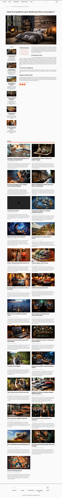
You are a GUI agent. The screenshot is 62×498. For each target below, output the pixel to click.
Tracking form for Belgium (14, 366)
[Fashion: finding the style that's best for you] (18, 254)
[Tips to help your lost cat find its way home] (18, 384)
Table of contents (24, 47)
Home (7, 6)
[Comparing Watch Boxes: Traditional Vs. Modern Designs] (43, 150)
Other (31, 1)
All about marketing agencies (14, 470)
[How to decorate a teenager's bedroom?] (11, 65)
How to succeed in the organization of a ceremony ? (11, 98)
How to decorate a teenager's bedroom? (11, 70)
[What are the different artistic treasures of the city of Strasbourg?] (43, 176)
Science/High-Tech (24, 1)
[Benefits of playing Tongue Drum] (43, 279)
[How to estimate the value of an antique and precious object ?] (43, 331)
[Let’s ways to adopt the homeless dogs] (11, 51)
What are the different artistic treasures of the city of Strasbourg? (42, 185)
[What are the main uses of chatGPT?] (18, 228)
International (16, 1)
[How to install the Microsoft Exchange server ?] (18, 436)
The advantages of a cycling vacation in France (12, 84)
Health (9, 1)
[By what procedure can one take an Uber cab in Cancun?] (11, 123)
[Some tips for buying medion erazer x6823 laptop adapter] (18, 331)
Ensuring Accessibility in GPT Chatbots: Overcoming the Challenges (17, 185)
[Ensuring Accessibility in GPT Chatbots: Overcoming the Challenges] (18, 176)
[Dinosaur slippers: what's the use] (43, 254)
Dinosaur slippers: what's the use (40, 263)
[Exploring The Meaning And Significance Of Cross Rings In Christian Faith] (18, 150)
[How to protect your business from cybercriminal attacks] (43, 305)
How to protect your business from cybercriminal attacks (40, 314)
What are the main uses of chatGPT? (16, 236)
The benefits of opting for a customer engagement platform (41, 211)
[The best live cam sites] (18, 202)
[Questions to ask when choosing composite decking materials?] (43, 384)
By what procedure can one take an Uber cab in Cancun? (11, 128)
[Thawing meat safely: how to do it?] (11, 109)
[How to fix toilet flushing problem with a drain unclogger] (43, 436)
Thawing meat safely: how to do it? (11, 114)
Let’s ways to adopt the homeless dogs (11, 56)
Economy (4, 1)
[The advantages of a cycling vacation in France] (11, 79)
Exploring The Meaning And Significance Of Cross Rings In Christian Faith (18, 159)
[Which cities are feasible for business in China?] (18, 305)
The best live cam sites (13, 210)
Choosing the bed (24, 49)
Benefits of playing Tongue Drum (40, 287)
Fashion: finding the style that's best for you (18, 263)
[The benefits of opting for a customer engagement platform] (43, 202)
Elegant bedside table (24, 53)
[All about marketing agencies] (18, 462)
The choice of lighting (24, 51)
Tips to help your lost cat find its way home (18, 392)
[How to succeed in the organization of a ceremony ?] (11, 93)
